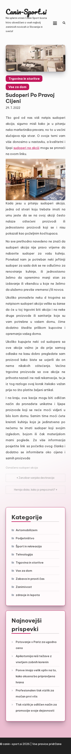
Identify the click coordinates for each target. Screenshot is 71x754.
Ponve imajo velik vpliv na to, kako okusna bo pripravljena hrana (36, 676)
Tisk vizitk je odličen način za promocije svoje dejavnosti (36, 707)
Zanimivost (24, 587)
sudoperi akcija (28, 467)
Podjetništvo (25, 538)
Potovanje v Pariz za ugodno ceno (36, 645)
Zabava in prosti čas (30, 579)
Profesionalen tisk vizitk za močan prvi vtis (35, 693)
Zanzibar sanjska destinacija (36, 477)
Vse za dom (17, 87)
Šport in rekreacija (29, 546)
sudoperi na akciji (26, 148)
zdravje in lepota (28, 595)
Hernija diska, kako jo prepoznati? (34, 489)
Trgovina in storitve (24, 79)
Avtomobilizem (26, 530)
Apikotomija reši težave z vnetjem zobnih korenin (34, 659)
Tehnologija (24, 554)
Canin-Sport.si (26, 11)
